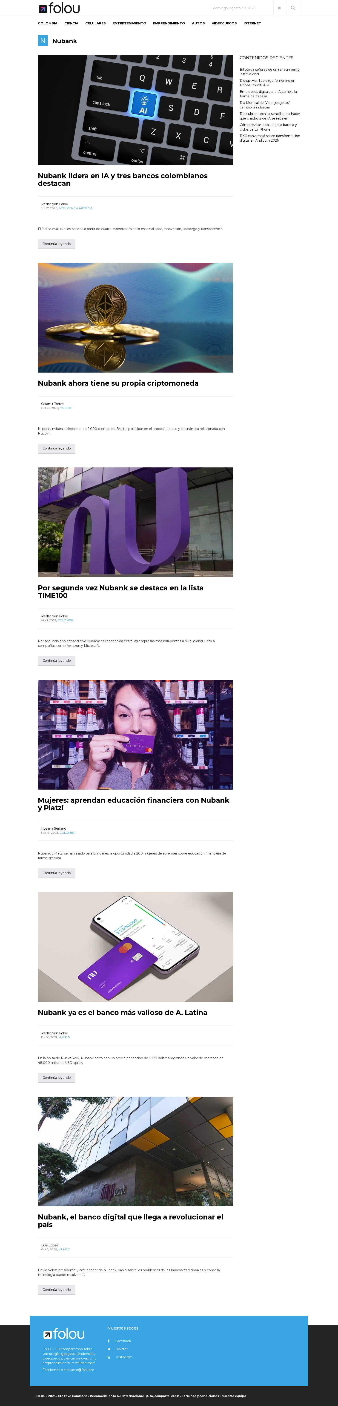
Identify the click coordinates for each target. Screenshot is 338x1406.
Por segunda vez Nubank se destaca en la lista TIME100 (121, 592)
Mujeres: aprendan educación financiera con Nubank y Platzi (133, 804)
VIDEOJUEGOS (224, 23)
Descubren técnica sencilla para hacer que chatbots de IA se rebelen (270, 116)
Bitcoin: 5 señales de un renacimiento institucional (270, 71)
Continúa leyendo (57, 244)
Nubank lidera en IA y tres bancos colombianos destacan (123, 180)
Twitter (122, 1349)
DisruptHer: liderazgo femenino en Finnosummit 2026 (267, 83)
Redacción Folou (54, 204)
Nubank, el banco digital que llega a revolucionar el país (130, 1221)
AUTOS (198, 23)
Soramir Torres (52, 404)
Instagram (124, 1357)
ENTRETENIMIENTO (129, 23)
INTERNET (252, 23)
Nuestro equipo (233, 1396)
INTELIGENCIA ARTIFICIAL (76, 208)
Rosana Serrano (53, 828)
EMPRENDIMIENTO (169, 23)
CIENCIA (71, 23)
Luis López (50, 1245)
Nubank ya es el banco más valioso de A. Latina (122, 1012)
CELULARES (95, 23)
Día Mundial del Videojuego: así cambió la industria (264, 105)
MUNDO (65, 408)
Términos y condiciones (200, 1396)
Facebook (123, 1341)
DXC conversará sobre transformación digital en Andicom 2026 (270, 138)
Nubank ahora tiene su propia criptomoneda (118, 383)
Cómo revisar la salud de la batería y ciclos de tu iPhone (268, 127)
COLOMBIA (47, 23)
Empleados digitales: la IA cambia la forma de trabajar (268, 94)
